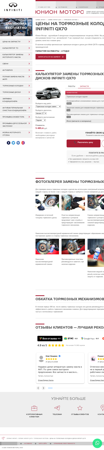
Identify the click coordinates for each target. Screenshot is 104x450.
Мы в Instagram (23, 143)
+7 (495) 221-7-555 (44, 7)
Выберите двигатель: (44, 110)
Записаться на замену (49, 57)
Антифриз (8, 70)
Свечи (5, 63)
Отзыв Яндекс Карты (46, 380)
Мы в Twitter (13, 143)
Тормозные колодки (13, 85)
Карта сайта (43, 443)
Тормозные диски (12, 92)
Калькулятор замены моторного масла (13, 55)
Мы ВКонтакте (18, 143)
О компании (83, 7)
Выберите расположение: (45, 117)
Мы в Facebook (8, 143)
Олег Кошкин (51, 356)
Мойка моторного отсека (12, 133)
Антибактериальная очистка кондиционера (14, 109)
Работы (71, 86)
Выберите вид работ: (44, 103)
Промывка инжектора (13, 117)
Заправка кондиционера (10, 99)
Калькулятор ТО (10, 48)
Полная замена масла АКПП (13, 77)
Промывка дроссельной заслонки (15, 124)
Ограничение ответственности (64, 443)
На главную (62, 7)
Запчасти (84, 86)
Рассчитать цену (83, 142)
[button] (38, 388)
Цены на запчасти (11, 41)
